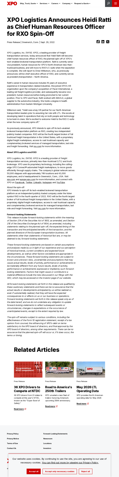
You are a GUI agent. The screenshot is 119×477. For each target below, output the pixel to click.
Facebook (20, 182)
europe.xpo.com (27, 179)
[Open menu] (115, 3)
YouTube (60, 182)
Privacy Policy (12, 434)
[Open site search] (108, 3)
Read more (19, 409)
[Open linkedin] (102, 42)
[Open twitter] (107, 42)
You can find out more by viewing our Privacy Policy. (70, 462)
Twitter (29, 182)
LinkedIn (37, 182)
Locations (47, 443)
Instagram (47, 182)
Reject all (85, 471)
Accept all (33, 471)
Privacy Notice (13, 439)
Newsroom (47, 439)
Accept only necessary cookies (59, 471)
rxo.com (37, 146)
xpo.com (11, 179)
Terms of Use (12, 443)
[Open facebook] (98, 42)
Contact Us (11, 448)
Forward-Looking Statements (55, 434)
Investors (47, 448)
